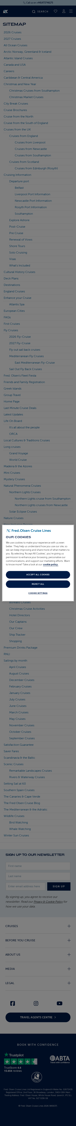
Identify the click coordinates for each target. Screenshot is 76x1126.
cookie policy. (50, 564)
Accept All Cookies (37, 575)
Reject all (38, 584)
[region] (38, 562)
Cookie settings (38, 593)
